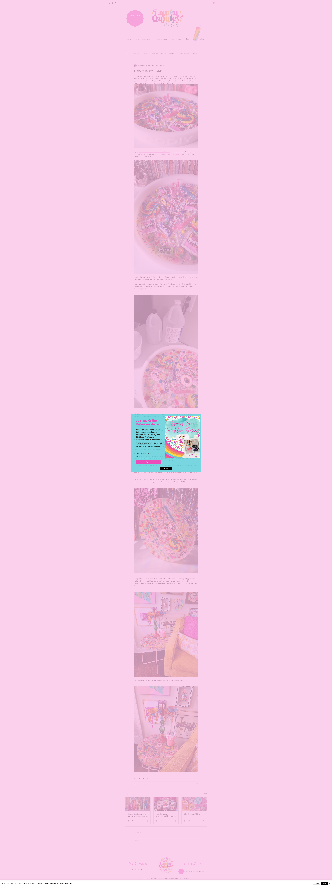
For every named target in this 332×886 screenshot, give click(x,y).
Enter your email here (143, 453)
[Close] (330, 883)
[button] (230, 401)
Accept (324, 883)
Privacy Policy (68, 883)
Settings (316, 883)
